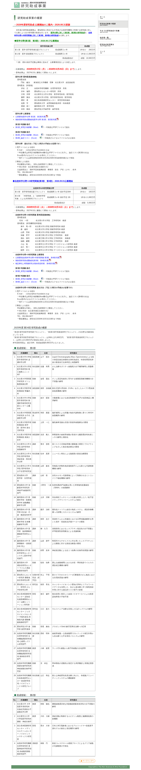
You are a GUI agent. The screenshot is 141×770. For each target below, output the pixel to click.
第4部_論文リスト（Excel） (26, 282)
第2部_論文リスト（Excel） (26, 138)
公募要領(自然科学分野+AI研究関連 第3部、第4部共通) (37, 258)
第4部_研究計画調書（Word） (27, 279)
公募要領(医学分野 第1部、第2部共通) (30, 117)
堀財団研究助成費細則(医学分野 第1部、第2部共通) (36, 120)
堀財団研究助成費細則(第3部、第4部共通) (32, 260)
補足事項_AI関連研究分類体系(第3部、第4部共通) (35, 263)
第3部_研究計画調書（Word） (27, 271)
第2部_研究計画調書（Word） (27, 135)
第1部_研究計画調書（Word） (27, 127)
